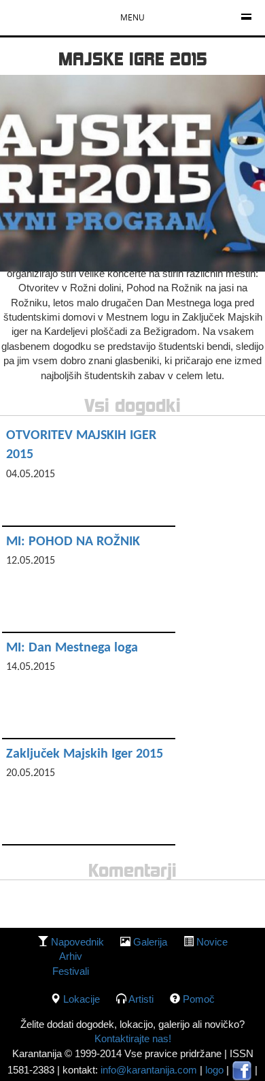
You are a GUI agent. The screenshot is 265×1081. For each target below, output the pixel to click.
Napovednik (77, 942)
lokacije (81, 999)
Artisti (141, 999)
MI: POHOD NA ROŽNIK (73, 542)
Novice (212, 942)
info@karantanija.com (149, 1070)
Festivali (70, 971)
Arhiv (70, 956)
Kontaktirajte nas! (132, 1038)
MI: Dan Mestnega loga (72, 648)
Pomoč (199, 999)
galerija (150, 942)
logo (214, 1070)
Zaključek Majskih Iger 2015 (84, 754)
